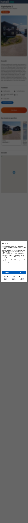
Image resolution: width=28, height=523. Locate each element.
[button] (14, 269)
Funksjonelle (5, 276)
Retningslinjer (14, 263)
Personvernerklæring (6, 263)
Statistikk (13, 276)
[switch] (5, 279)
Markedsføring (22, 276)
